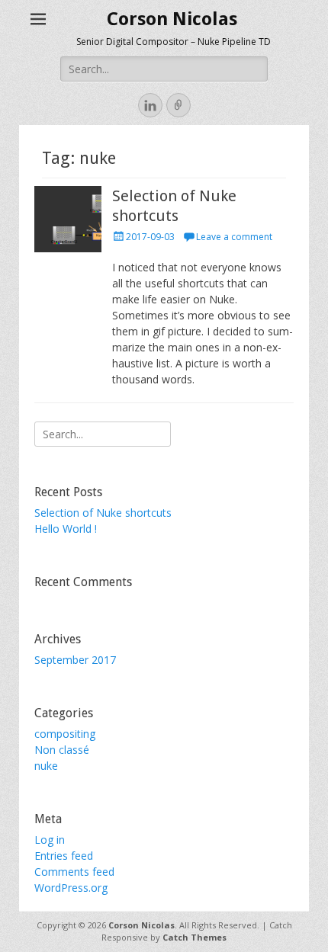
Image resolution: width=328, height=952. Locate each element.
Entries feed (63, 855)
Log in (49, 839)
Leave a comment (234, 236)
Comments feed (74, 871)
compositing (64, 733)
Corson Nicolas (172, 19)
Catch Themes (194, 937)
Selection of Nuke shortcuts (103, 512)
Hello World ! (65, 528)
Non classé (61, 749)
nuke (46, 765)
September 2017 (75, 659)
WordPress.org (71, 887)
